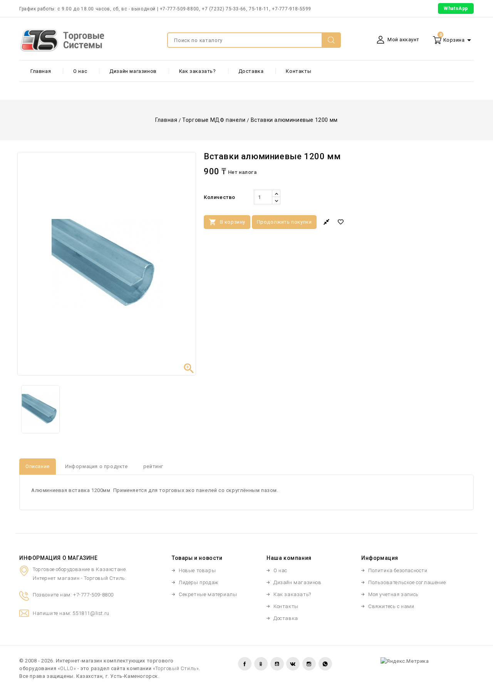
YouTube (277, 663)
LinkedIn (325, 663)
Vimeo (293, 663)
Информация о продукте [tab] (96, 466)
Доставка (251, 71)
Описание (37, 466)
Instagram (309, 663)
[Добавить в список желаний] (341, 222)
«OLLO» (67, 668)
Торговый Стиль (104, 578)
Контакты (298, 71)
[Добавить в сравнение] (326, 222)
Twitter (261, 663)
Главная (40, 71)
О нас (80, 71)
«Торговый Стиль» (176, 668)
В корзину (227, 222)
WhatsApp (456, 8)
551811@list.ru (90, 613)
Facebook (244, 663)
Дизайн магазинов (133, 71)
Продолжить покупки (284, 222)
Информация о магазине (58, 558)
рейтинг (153, 466)
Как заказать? (197, 71)
